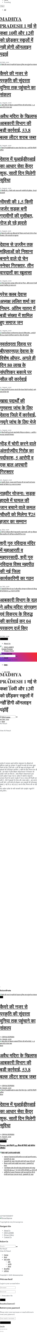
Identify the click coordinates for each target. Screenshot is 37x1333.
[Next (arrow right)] (2, 1331)
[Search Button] (16, 656)
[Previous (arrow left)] (1, 1331)
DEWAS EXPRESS (8, 1037)
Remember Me (7, 1296)
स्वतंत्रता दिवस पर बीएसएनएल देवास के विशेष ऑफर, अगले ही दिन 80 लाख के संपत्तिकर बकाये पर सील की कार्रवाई (18, 361)
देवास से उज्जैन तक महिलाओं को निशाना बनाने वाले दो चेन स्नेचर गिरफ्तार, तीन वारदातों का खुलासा (17, 258)
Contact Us (8, 1237)
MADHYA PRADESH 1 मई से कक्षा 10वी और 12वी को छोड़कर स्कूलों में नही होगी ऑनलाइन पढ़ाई (18, 36)
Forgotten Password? (7, 1304)
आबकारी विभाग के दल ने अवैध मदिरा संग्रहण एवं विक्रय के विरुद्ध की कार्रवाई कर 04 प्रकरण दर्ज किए (18, 613)
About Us (7, 643)
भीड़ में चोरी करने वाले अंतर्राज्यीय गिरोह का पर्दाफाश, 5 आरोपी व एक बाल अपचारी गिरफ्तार (18, 457)
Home (6, 1255)
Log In (2, 1326)
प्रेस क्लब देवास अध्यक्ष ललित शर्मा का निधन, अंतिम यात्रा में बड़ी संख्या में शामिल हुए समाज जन (18, 308)
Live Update (6, 717)
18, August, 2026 (5, 1088)
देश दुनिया (6, 1269)
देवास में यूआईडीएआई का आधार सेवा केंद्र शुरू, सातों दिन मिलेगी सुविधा (18, 169)
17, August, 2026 (5, 1137)
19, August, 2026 (5, 1039)
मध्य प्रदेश (7, 1259)
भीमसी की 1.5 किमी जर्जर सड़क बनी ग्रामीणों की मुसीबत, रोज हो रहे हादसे (16, 212)
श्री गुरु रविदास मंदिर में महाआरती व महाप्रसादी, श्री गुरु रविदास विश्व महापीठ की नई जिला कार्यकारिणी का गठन (17, 560)
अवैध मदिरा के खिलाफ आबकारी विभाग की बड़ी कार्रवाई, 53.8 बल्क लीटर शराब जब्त (18, 126)
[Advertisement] (18, 742)
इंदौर (9, 1262)
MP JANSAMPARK (12, 1152)
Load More (4, 639)
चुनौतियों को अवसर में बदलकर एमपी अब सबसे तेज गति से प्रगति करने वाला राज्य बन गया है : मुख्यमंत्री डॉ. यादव (19, 1173)
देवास (5, 665)
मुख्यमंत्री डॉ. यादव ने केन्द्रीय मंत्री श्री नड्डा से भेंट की (19, 1161)
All (5, 10)
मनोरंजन (6, 1271)
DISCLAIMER (9, 1233)
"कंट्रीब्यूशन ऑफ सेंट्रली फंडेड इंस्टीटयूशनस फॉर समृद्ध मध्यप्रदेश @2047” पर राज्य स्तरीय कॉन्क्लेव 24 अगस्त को (20, 1169)
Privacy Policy (9, 1235)
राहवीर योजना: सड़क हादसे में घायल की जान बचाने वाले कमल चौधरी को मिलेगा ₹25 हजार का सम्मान (17, 507)
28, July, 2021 (4, 719)
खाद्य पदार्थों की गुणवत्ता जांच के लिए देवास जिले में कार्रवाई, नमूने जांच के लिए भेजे (18, 411)
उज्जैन (9, 1264)
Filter (2, 6)
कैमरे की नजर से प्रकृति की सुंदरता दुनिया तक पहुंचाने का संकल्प (18, 84)
